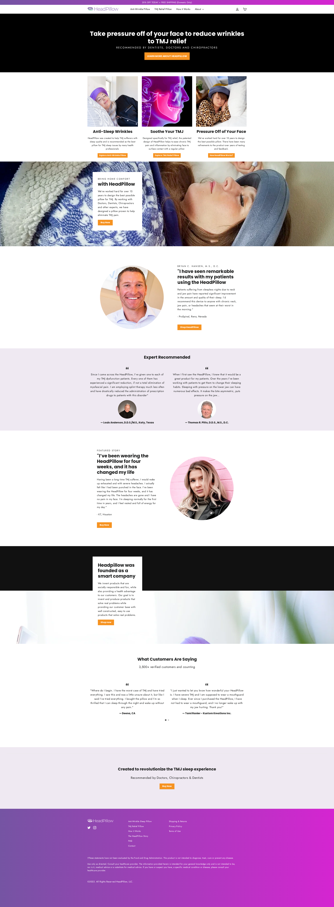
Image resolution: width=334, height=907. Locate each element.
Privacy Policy (175, 826)
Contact (131, 845)
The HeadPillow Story (138, 836)
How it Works (183, 9)
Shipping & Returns (178, 821)
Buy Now (105, 222)
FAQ (130, 840)
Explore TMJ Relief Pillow (167, 155)
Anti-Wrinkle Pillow (140, 9)
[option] (127, 395)
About (198, 9)
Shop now (106, 622)
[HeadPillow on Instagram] (94, 827)
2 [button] (168, 720)
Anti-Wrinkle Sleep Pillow (140, 821)
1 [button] (165, 720)
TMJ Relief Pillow (163, 9)
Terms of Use (175, 831)
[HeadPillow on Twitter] (89, 827)
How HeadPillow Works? (221, 155)
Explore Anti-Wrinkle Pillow (112, 155)
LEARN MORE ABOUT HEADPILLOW (167, 56)
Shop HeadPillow (189, 327)
